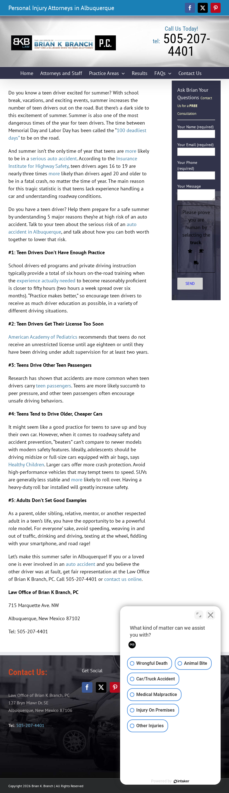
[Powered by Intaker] (181, 781)
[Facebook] (87, 687)
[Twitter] (101, 687)
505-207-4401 (30, 725)
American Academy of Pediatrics (42, 337)
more (130, 151)
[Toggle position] (198, 614)
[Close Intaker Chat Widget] (210, 614)
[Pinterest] (115, 687)
